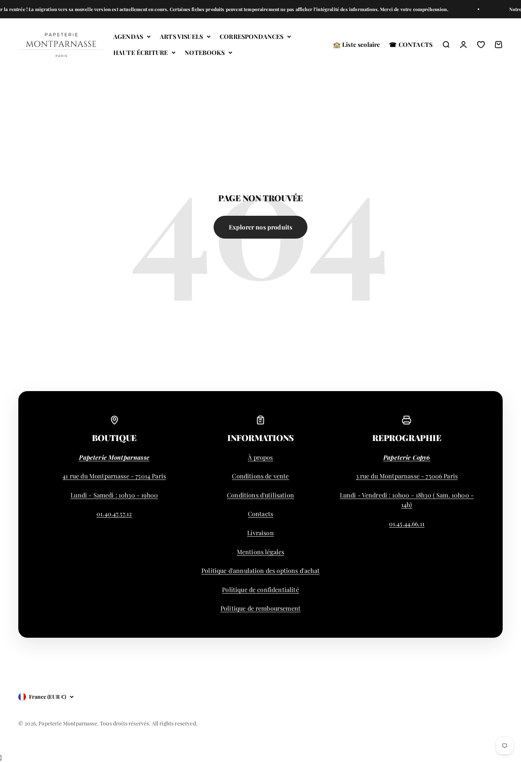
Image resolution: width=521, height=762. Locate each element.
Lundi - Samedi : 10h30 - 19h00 (114, 495)
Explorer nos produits (260, 227)
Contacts (260, 514)
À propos (260, 457)
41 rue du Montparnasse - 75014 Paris (114, 476)
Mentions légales (261, 552)
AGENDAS (128, 36)
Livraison (260, 533)
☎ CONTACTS (411, 44)
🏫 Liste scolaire (356, 44)
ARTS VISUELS (181, 36)
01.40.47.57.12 (114, 514)
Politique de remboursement (260, 608)
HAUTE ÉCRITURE (140, 52)
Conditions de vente (260, 476)
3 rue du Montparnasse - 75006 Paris (407, 476)
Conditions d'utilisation (260, 495)
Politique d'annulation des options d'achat (260, 570)
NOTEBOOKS (204, 52)
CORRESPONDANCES (251, 36)
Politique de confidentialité (260, 590)
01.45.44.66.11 (407, 524)
